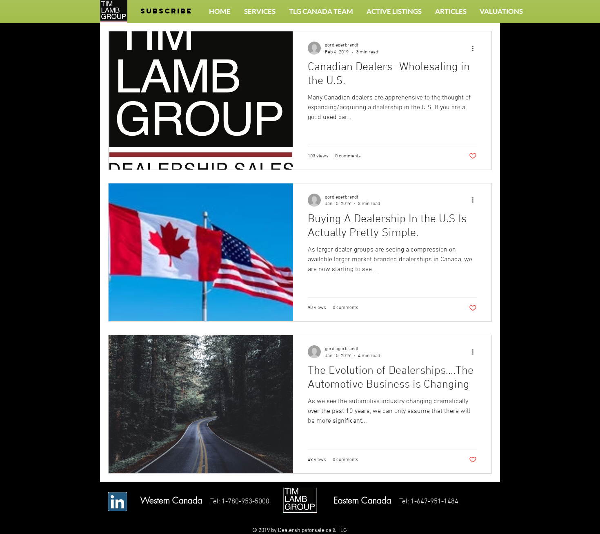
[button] (166, 11)
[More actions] (475, 48)
